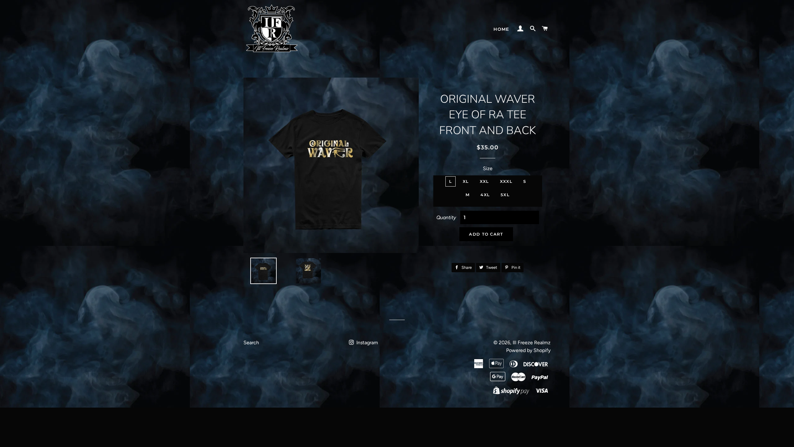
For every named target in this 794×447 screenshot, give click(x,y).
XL (466, 181)
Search (251, 342)
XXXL (506, 181)
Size (488, 168)
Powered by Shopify (528, 350)
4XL (485, 194)
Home (501, 29)
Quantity (446, 217)
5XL (505, 194)
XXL (484, 181)
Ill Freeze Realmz (532, 342)
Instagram (366, 342)
